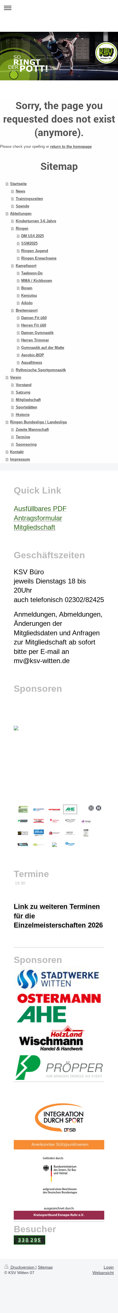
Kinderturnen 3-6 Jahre (36, 221)
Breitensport (27, 310)
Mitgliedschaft (28, 400)
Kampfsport (26, 266)
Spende (22, 206)
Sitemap (45, 1267)
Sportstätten (26, 407)
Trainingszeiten (29, 198)
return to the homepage (71, 146)
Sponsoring (26, 444)
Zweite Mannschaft (32, 429)
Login (109, 1267)
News (20, 191)
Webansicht (103, 1272)
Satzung (23, 392)
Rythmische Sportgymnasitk (41, 370)
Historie (23, 414)
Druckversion (22, 1267)
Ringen (22, 228)
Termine (23, 437)
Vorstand (24, 385)
